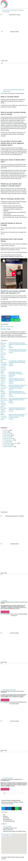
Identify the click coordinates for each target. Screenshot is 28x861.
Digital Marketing (7, 435)
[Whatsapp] (16, 808)
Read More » (11, 347)
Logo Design (6, 441)
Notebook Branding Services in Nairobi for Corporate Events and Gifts (18, 344)
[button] (14, 8)
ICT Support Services (8, 440)
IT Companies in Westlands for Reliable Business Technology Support (17, 362)
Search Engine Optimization (16, 10)
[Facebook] (6, 808)
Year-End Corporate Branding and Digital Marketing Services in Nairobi (18, 400)
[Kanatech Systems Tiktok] (20, 808)
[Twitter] (3, 808)
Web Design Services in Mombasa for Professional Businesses (16, 374)
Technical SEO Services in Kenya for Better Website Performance (18, 350)
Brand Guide (6, 430)
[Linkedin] (10, 808)
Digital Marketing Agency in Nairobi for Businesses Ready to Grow (17, 393)
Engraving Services (8, 438)
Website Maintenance (8, 446)
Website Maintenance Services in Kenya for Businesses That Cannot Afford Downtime (18, 387)
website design (6, 11)
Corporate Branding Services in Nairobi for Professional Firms (17, 408)
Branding (5, 432)
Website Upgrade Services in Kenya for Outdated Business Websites (17, 380)
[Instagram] (13, 808)
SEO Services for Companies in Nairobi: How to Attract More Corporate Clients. (17, 416)
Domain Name (5, 10)
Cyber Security (7, 433)
